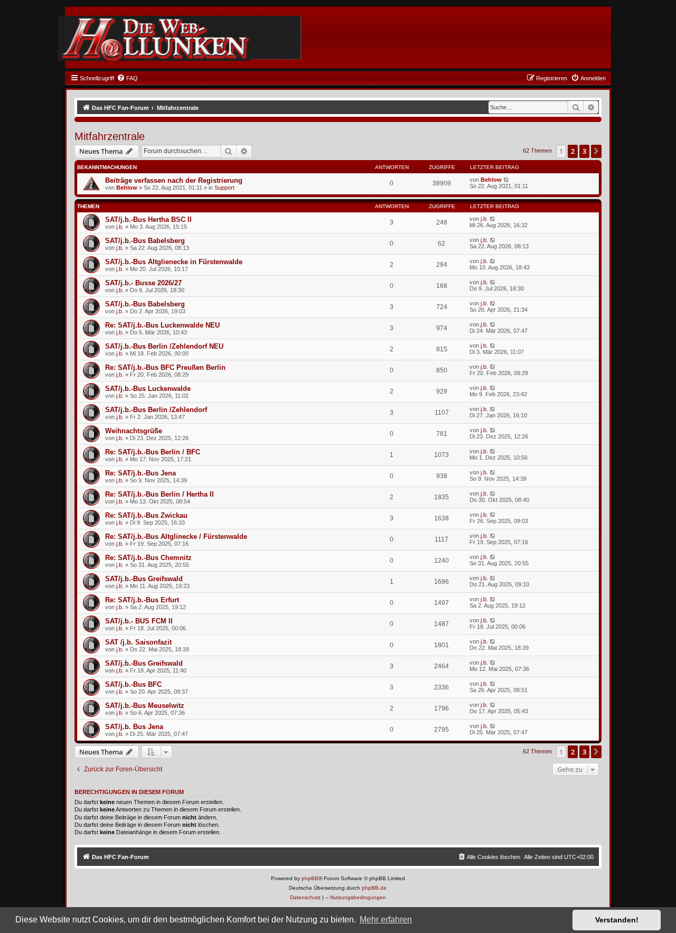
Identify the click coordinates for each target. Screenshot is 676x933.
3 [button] (584, 151)
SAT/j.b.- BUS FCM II (139, 621)
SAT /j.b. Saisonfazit (138, 642)
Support (224, 187)
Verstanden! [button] (617, 920)
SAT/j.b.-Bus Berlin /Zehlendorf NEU (164, 346)
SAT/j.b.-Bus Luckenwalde (148, 389)
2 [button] (573, 151)
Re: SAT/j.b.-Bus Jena (140, 473)
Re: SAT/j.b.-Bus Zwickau (146, 515)
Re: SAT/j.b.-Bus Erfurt (142, 600)
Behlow (126, 187)
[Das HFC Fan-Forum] (153, 38)
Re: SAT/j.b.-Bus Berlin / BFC (152, 452)
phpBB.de (374, 888)
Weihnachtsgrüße (133, 431)
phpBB (310, 878)
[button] (596, 151)
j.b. (120, 226)
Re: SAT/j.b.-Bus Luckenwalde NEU (162, 325)
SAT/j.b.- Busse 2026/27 (143, 283)
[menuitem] (127, 78)
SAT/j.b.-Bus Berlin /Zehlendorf (156, 410)
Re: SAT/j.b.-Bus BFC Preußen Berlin (165, 367)
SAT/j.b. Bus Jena (134, 727)
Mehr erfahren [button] (386, 919)
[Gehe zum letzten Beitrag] (506, 179)
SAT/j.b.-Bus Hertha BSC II (148, 219)
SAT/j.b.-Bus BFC (133, 684)
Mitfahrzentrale (109, 136)
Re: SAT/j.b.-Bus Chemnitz (148, 558)
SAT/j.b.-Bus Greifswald (144, 579)
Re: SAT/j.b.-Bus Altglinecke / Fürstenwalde (176, 536)
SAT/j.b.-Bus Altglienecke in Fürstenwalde (173, 262)
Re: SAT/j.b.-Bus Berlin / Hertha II (159, 494)
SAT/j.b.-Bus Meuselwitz (144, 706)
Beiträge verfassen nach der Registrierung (173, 180)
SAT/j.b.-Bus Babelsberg (145, 241)
